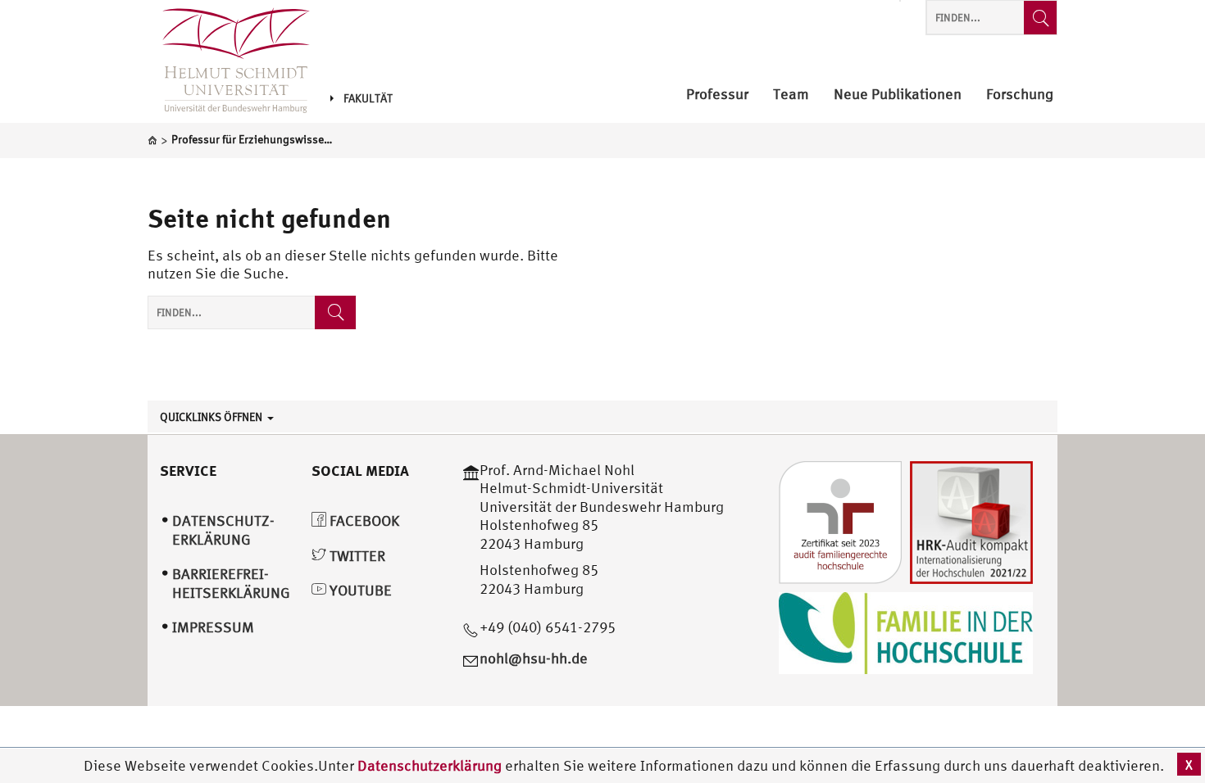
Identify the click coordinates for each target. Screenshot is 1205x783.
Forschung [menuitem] (1019, 94)
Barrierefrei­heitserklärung (231, 583)
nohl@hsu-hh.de (534, 658)
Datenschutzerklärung (429, 765)
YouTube (359, 590)
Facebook (362, 520)
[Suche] (335, 312)
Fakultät (368, 98)
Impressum (213, 627)
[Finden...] (1040, 17)
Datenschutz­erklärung (223, 530)
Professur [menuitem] (717, 94)
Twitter (355, 555)
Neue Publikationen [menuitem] (898, 94)
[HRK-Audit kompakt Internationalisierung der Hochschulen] (971, 520)
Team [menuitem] (791, 94)
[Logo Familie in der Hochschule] (906, 631)
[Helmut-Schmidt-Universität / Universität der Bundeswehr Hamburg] (229, 61)
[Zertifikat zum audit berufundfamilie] (840, 520)
